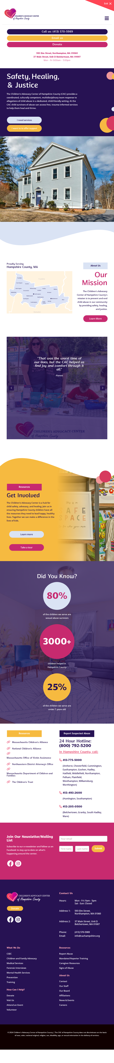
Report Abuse (66, 953)
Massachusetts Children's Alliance (30, 742)
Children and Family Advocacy (22, 958)
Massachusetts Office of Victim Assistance (29, 758)
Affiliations (64, 995)
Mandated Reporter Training (73, 958)
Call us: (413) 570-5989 (57, 31)
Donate (57, 44)
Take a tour (27, 547)
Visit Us (10, 1000)
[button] (11, 387)
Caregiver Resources (69, 963)
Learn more (26, 534)
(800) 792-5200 (75, 746)
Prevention (12, 977)
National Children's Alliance (26, 749)
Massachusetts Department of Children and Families (30, 774)
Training (11, 982)
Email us (57, 38)
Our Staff (63, 986)
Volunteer (12, 1009)
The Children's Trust (22, 782)
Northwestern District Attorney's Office (32, 764)
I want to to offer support (24, 128)
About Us (96, 266)
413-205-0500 (72, 806)
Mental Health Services (18, 972)
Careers (63, 1005)
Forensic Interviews (16, 967)
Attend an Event (15, 1005)
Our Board (64, 990)
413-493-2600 (72, 793)
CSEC (9, 953)
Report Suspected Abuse (77, 734)
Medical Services (15, 963)
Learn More (95, 318)
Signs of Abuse (66, 967)
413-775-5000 (72, 760)
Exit (106, 3)
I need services (24, 120)
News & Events (66, 1000)
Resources (24, 487)
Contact (63, 981)
